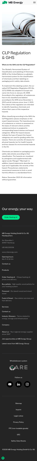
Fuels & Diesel (7, 298)
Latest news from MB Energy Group (15, 344)
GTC (18, 435)
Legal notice (18, 416)
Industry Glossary (9, 316)
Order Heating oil (10, 217)
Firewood (5, 291)
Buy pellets (6, 284)
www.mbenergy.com (10, 252)
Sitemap (18, 403)
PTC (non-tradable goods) (18, 428)
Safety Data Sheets (18, 441)
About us (5, 332)
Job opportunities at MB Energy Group (16, 339)
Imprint (18, 410)
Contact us (6, 264)
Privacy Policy (18, 422)
